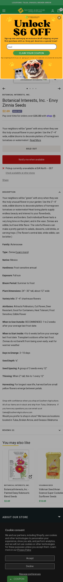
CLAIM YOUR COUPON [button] (31, 53)
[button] (59, 18)
